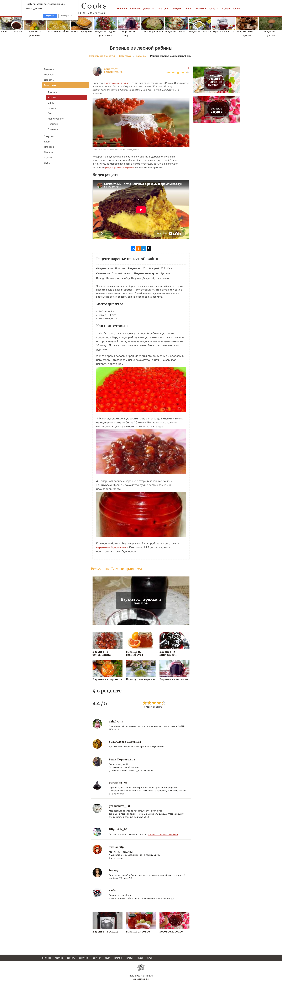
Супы (236, 8)
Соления (53, 129)
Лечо (50, 113)
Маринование (56, 118)
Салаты (214, 8)
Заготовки (163, 8)
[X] (149, 248)
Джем (51, 102)
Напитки (201, 8)
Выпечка (122, 8)
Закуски (177, 8)
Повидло (53, 123)
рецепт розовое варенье (119, 167)
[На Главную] (141, 967)
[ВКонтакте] (133, 248)
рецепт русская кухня (116, 83)
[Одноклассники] (138, 248)
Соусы (226, 8)
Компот (52, 108)
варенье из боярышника (112, 547)
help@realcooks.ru (141, 979)
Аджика (52, 92)
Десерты (148, 8)
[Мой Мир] (143, 248)
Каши (189, 8)
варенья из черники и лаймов (163, 834)
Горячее (135, 8)
